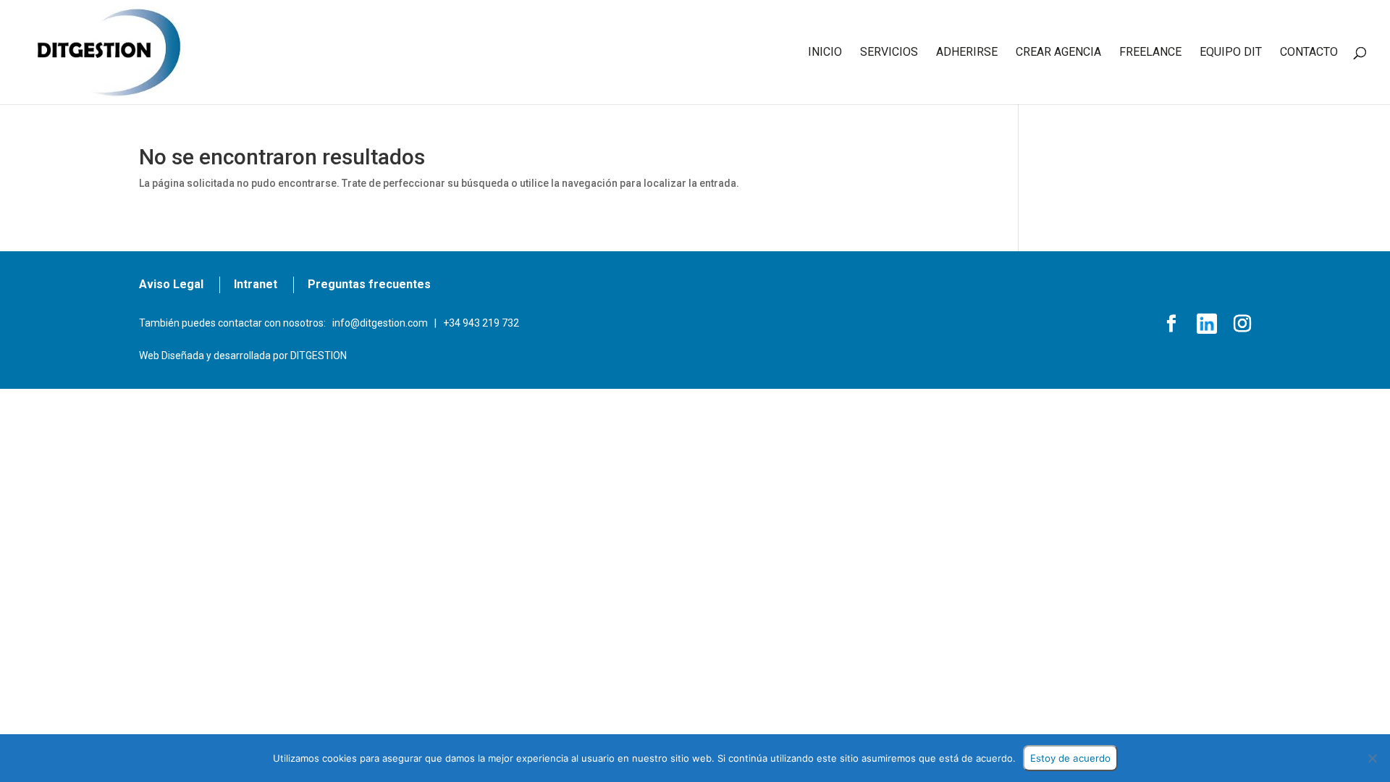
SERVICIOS (889, 53)
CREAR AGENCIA (1058, 53)
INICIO (825, 53)
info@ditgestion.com (380, 323)
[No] (1372, 758)
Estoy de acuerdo (1070, 758)
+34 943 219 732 (481, 323)
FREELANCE (1150, 53)
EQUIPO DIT (1231, 53)
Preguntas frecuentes (369, 284)
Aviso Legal (171, 284)
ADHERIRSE (967, 53)
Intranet (255, 284)
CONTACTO (1309, 53)
